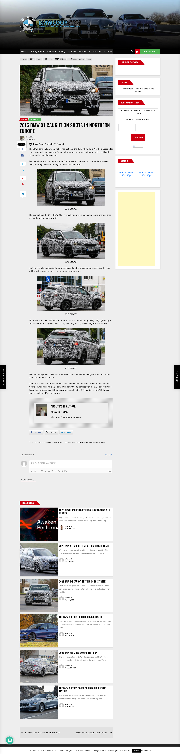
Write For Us (84, 51)
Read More (146, 750)
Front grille (67, 442)
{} (62, 471)
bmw (46, 442)
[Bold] (31, 470)
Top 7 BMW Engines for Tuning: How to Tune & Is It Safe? (84, 511)
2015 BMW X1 (38, 442)
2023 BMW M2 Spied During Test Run (78, 652)
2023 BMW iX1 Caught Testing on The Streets (82, 581)
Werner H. (68, 559)
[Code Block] (55, 470)
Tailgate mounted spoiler (97, 442)
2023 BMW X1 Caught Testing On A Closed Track (84, 546)
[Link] (59, 470)
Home (23, 51)
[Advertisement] (136, 229)
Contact (108, 51)
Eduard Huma (30, 137)
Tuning (62, 51)
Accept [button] (136, 751)
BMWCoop (126, 68)
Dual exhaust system (55, 442)
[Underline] (38, 470)
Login (109, 455)
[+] (65, 471)
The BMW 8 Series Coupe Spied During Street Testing (82, 689)
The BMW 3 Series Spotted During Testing (81, 617)
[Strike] (42, 470)
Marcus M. (68, 526)
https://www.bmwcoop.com (68, 417)
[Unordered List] (49, 470)
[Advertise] (126, 168)
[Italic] (35, 470)
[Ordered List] (45, 470)
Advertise (97, 51)
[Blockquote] (52, 470)
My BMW (72, 51)
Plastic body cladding (80, 442)
